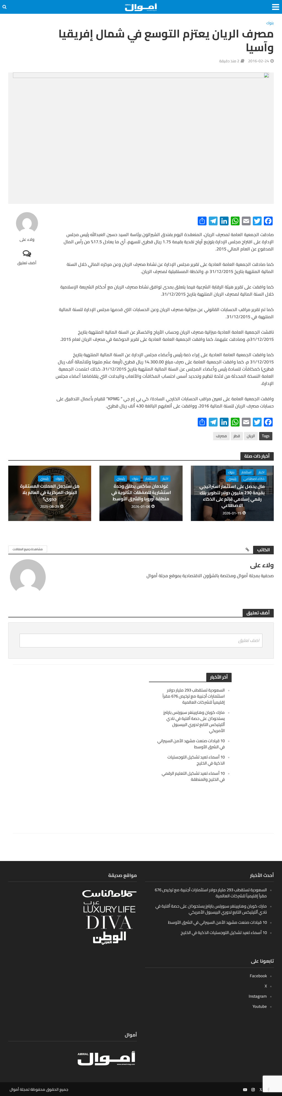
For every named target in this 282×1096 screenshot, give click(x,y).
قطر (237, 435)
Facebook (258, 976)
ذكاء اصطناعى (253, 479)
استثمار (246, 472)
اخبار (261, 472)
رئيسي (232, 479)
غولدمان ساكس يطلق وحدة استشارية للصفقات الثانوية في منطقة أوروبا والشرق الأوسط (141, 492)
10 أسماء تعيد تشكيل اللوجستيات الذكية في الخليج (196, 760)
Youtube (260, 1006)
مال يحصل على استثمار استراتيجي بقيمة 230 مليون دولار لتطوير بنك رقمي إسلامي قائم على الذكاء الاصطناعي (232, 496)
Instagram (258, 996)
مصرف (221, 435)
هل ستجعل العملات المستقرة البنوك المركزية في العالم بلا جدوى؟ (50, 492)
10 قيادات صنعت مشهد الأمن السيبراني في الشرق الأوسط (191, 744)
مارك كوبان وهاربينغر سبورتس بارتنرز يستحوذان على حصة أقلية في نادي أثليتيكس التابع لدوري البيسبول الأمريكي (194, 721)
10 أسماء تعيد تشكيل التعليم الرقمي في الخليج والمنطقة (193, 776)
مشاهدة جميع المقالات (28, 549)
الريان (251, 435)
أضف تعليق (26, 262)
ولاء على (27, 239)
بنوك (270, 23)
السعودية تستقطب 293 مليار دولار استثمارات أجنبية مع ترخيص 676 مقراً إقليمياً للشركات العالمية (193, 696)
